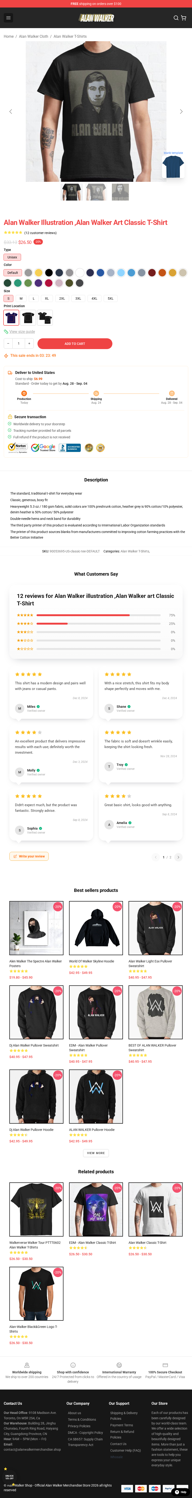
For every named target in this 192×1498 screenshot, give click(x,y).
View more (96, 1153)
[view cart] (183, 18)
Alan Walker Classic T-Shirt (147, 1243)
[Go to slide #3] (120, 192)
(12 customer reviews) (40, 233)
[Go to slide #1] (71, 192)
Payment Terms (121, 1425)
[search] (176, 18)
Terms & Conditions (82, 1419)
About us (74, 1413)
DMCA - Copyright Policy (85, 1433)
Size (7, 291)
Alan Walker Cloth (33, 36)
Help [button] (183, 1492)
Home (9, 36)
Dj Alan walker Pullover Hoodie (31, 1130)
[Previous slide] (11, 111)
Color (8, 265)
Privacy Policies (79, 1426)
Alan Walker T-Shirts (70, 36)
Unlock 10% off (9, 1477)
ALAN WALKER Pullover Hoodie (91, 1130)
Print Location (14, 306)
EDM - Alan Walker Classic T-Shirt (92, 1243)
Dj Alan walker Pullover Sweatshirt (34, 1045)
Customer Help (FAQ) (125, 1450)
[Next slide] (181, 111)
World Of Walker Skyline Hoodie (91, 961)
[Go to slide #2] (96, 192)
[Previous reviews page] (155, 857)
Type (7, 250)
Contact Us (118, 1444)
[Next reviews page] (178, 857)
